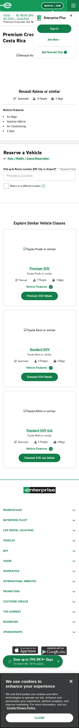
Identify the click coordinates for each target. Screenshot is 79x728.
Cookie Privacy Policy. (21, 707)
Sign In (54, 29)
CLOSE (39, 717)
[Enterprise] (6, 5)
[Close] (71, 681)
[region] (39, 700)
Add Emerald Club (52, 52)
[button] (73, 5)
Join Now (52, 40)
